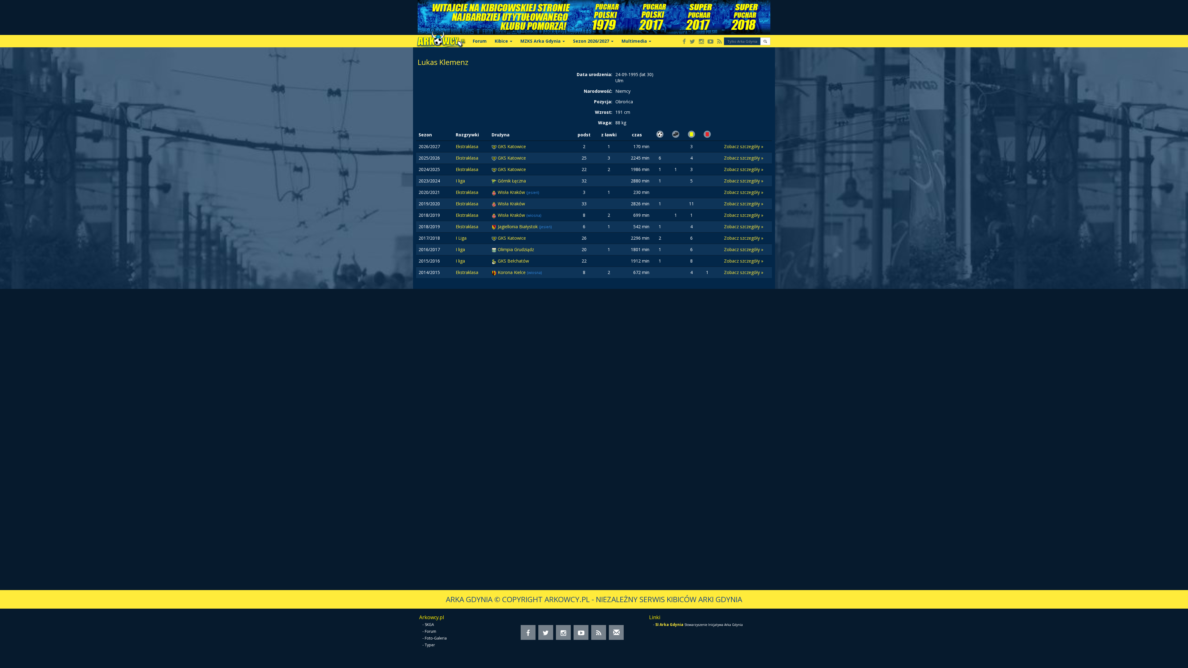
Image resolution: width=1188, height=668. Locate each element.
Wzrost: (603, 112)
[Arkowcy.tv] (710, 42)
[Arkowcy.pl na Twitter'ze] (692, 42)
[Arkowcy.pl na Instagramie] (701, 42)
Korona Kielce (512, 272)
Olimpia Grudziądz (516, 249)
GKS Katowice (512, 146)
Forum (480, 41)
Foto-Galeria (436, 638)
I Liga (461, 238)
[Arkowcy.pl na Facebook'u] (684, 42)
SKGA (429, 624)
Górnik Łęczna (512, 181)
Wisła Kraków (512, 192)
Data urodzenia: (594, 74)
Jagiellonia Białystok (518, 226)
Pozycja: (603, 102)
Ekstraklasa (467, 146)
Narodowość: (598, 91)
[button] (765, 41)
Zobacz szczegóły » (743, 146)
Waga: (605, 123)
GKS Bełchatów (513, 261)
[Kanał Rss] (719, 42)
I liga (460, 181)
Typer (430, 645)
